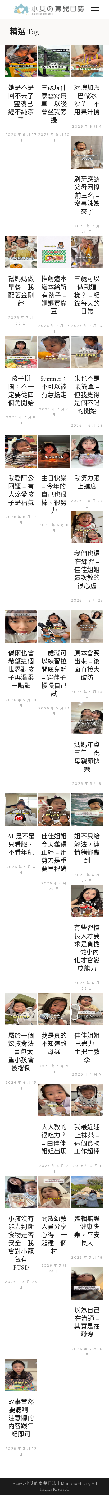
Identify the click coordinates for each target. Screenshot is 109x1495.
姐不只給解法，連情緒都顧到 (87, 849)
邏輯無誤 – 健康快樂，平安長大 (87, 1231)
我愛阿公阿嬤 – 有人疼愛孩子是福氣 (21, 490)
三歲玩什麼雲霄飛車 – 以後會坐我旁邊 (54, 104)
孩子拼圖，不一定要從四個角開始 (21, 391)
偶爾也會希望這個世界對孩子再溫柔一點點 (21, 669)
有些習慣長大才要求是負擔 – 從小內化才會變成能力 (87, 948)
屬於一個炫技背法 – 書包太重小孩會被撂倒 (21, 1052)
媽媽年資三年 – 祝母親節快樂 (87, 757)
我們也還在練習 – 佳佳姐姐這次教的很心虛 (87, 570)
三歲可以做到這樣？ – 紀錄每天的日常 (87, 295)
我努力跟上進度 (87, 482)
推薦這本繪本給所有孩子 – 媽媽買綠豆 (54, 295)
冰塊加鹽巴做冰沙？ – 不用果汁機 (87, 100)
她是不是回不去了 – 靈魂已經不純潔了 (21, 104)
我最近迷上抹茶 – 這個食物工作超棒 (87, 1139)
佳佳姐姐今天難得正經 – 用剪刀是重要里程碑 (54, 853)
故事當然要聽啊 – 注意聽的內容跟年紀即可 (21, 1418)
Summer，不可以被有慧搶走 (54, 387)
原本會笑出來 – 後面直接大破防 (87, 665)
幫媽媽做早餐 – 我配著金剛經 (21, 291)
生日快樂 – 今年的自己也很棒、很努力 (54, 494)
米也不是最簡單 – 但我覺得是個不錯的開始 (87, 395)
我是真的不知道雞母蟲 (54, 1044)
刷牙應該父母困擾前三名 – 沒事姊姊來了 (87, 196)
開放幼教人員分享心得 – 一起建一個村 (54, 1235)
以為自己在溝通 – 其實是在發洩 (87, 1323)
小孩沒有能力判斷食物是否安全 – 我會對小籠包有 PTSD (21, 1243)
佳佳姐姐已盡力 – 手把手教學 (87, 1048)
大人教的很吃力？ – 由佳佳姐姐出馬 (54, 1139)
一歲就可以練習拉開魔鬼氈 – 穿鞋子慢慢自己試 (54, 673)
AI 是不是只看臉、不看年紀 (21, 844)
